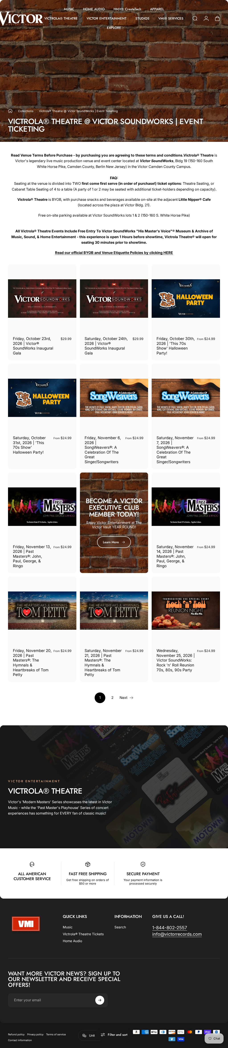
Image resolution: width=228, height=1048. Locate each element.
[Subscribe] (151, 528)
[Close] (158, 498)
